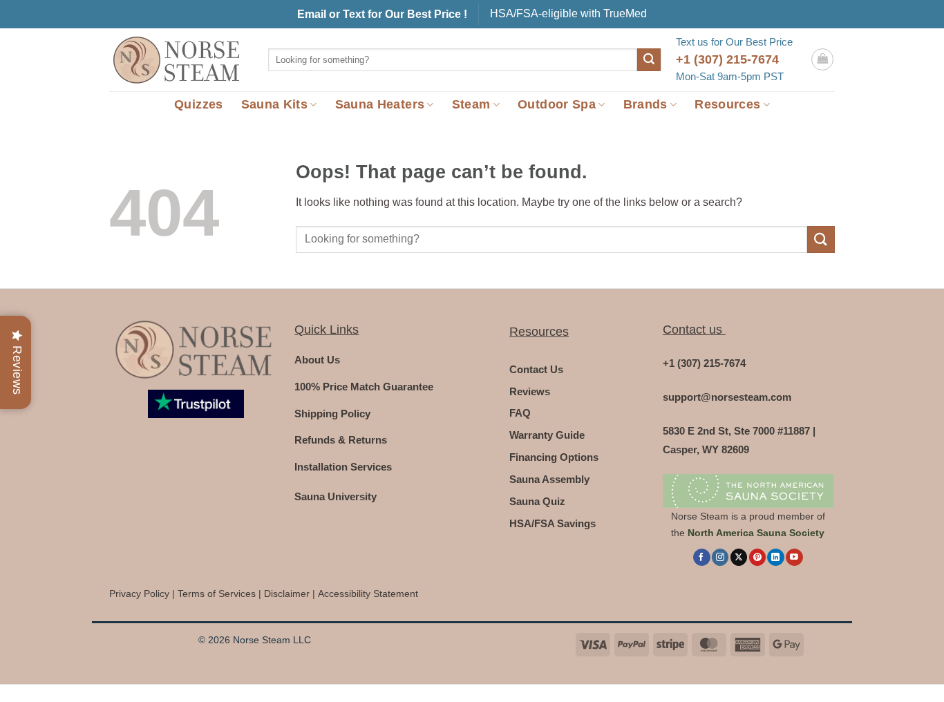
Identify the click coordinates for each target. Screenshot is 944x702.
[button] (822, 59)
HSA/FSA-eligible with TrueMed (568, 13)
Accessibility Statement (368, 594)
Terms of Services (217, 594)
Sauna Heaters (380, 104)
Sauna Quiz (537, 501)
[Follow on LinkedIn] (775, 557)
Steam (471, 104)
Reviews (529, 391)
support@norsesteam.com (727, 397)
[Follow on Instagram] (720, 557)
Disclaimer (287, 594)
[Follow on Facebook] (701, 557)
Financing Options (553, 457)
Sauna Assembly (549, 479)
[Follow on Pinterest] (757, 557)
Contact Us (536, 369)
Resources (727, 104)
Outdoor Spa (557, 104)
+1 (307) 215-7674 (727, 59)
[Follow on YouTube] (794, 557)
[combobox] (452, 59)
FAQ (520, 413)
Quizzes (198, 104)
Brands (645, 104)
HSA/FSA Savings (552, 523)
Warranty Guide (547, 435)
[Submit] (649, 60)
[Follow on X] (738, 557)
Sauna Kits (274, 104)
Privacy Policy (139, 594)
